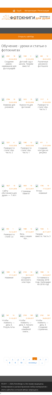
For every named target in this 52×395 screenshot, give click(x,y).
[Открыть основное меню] (26, 31)
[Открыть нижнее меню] (26, 379)
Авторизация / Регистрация (37, 10)
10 (21, 362)
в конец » (33, 362)
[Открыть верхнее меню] (26, 3)
